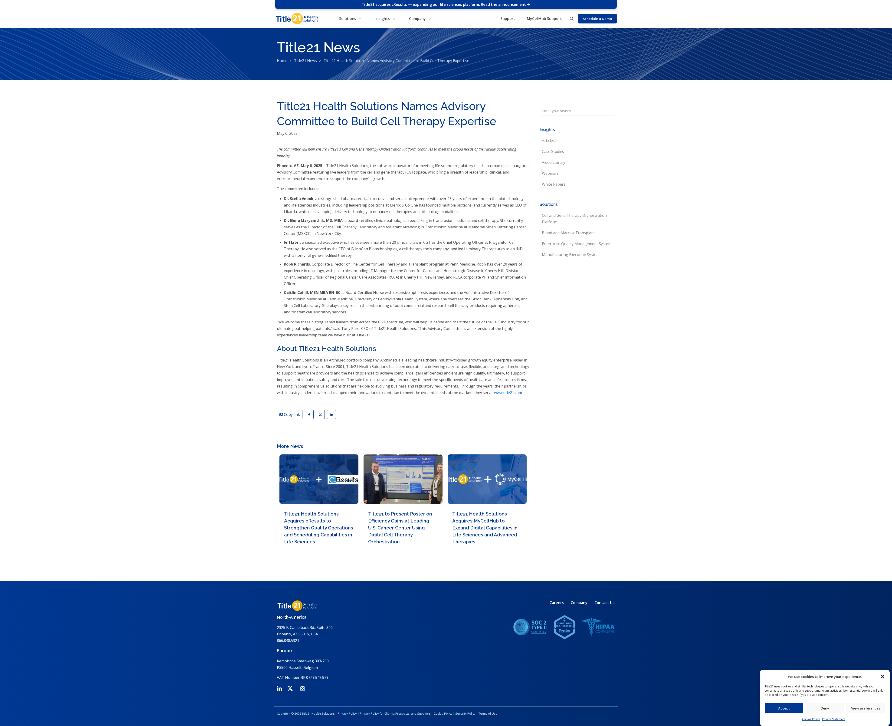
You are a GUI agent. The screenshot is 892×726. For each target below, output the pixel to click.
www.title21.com (508, 392)
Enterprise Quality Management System (576, 243)
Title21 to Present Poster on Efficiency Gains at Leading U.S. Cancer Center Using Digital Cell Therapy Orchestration (400, 528)
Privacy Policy (347, 713)
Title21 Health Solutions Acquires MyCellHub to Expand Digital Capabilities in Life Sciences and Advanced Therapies (485, 528)
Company (579, 602)
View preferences (865, 708)
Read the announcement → (505, 4)
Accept (784, 708)
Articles (548, 140)
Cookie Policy (811, 719)
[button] (882, 676)
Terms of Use (488, 713)
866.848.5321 (288, 640)
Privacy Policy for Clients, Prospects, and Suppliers (395, 713)
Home (282, 60)
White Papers (553, 184)
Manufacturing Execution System (571, 254)
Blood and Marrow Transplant (568, 232)
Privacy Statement (833, 719)
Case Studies (553, 151)
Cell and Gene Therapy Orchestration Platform (574, 218)
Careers (557, 602)
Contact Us (604, 602)
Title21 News (305, 60)
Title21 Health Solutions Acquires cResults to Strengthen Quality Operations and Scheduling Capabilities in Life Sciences (318, 528)
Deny (825, 708)
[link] (564, 627)
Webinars (550, 173)
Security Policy (465, 713)
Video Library (553, 162)
